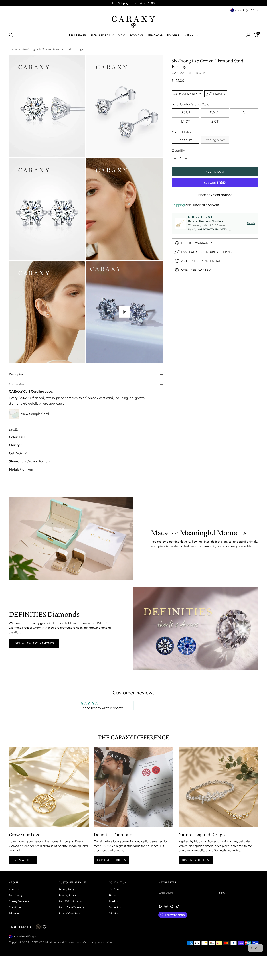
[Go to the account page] (248, 34)
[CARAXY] (133, 21)
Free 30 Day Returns (70, 901)
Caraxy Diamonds (19, 901)
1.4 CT (185, 121)
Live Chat (114, 889)
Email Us (113, 901)
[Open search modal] (11, 34)
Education (14, 913)
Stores (112, 895)
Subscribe (225, 893)
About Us (14, 889)
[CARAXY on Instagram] (166, 907)
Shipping (178, 205)
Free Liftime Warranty (71, 907)
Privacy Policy (66, 889)
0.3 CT (186, 112)
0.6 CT (215, 112)
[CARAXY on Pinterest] (172, 907)
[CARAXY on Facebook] (160, 907)
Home (13, 49)
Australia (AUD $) (245, 10)
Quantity (178, 150)
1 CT (244, 112)
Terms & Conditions (69, 913)
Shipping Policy (67, 895)
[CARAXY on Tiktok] (178, 907)
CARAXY (178, 72)
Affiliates (113, 913)
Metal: (183, 132)
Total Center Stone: (192, 104)
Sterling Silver (214, 140)
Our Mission (15, 907)
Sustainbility (15, 895)
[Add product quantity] (186, 158)
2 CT (215, 121)
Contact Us (115, 907)
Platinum (185, 140)
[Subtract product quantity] (175, 158)
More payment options (215, 194)
